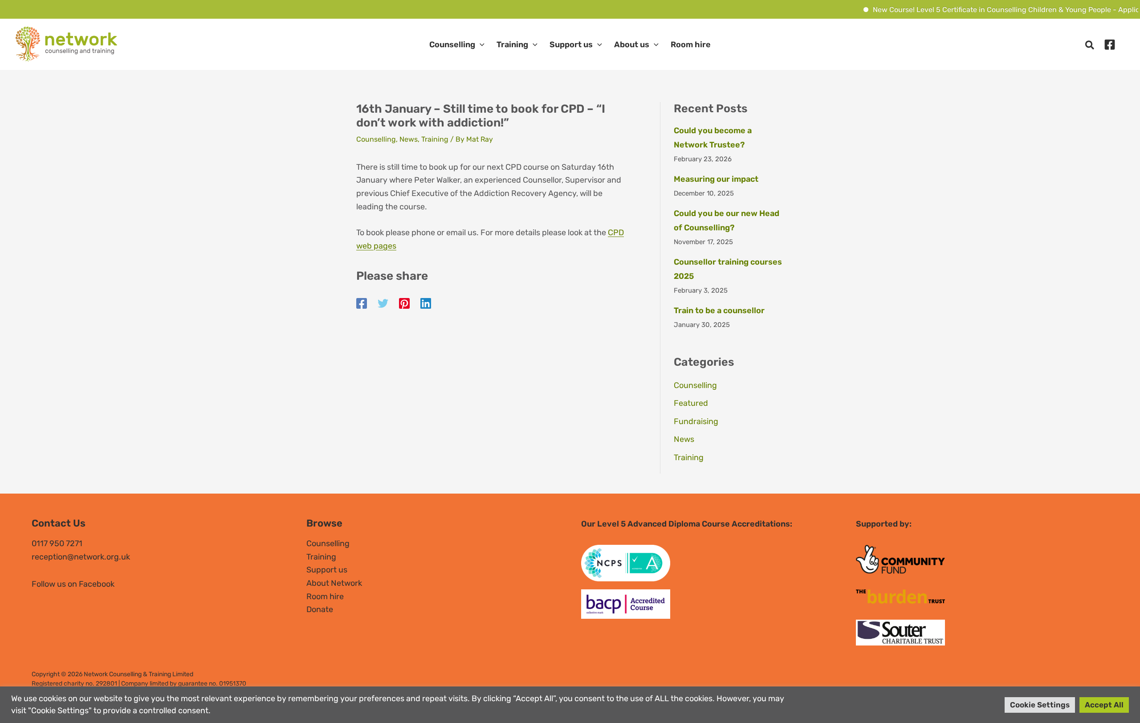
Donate (319, 609)
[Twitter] (383, 303)
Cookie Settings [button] (1040, 704)
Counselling (452, 44)
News (408, 139)
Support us (571, 44)
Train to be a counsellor (719, 310)
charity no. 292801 (90, 683)
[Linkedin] (425, 303)
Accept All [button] (1104, 704)
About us (631, 44)
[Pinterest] (404, 303)
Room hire (691, 44)
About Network (334, 583)
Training (512, 44)
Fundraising (696, 421)
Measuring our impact (716, 179)
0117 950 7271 (57, 543)
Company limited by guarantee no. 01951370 (183, 683)
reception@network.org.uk (81, 557)
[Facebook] (1110, 44)
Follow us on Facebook (73, 584)
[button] (479, 44)
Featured (691, 403)
